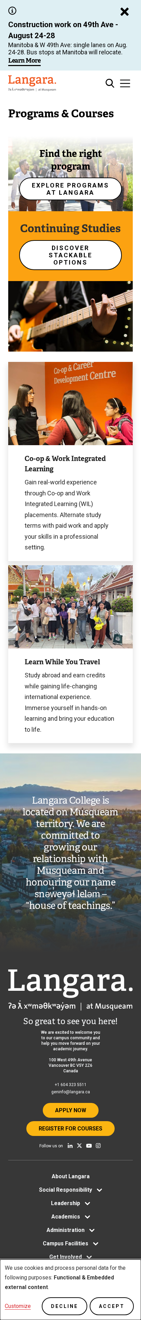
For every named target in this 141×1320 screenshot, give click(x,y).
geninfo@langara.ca (70, 1092)
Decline (64, 1306)
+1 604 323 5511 (71, 1084)
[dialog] (70, 1289)
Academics (65, 1216)
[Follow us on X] (79, 1145)
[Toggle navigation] (125, 83)
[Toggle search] (110, 83)
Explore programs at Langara (70, 189)
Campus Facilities (65, 1243)
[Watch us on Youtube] (89, 1145)
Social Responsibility (65, 1190)
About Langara (71, 1176)
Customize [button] (18, 1306)
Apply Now (70, 1110)
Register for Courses (70, 1128)
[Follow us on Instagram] (98, 1145)
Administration (66, 1230)
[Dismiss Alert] (124, 11)
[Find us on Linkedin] (70, 1145)
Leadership (65, 1203)
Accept (112, 1306)
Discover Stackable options (70, 255)
